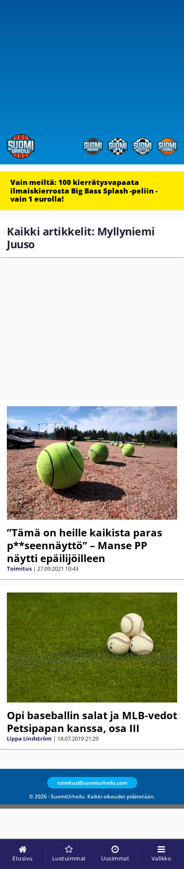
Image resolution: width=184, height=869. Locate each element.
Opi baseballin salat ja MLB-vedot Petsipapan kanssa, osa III (92, 721)
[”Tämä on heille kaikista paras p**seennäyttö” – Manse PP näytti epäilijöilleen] (92, 463)
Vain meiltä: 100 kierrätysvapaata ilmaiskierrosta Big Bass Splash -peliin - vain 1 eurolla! (83, 190)
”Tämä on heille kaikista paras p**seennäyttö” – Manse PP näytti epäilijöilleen (84, 545)
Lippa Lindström (29, 738)
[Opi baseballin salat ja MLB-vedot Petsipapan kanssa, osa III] (92, 647)
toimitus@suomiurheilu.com (92, 782)
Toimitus (19, 568)
